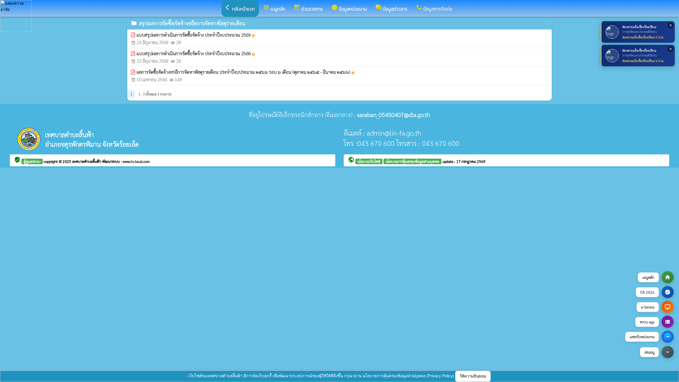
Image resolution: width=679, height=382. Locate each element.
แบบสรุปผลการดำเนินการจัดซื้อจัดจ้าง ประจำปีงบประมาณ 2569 (196, 35)
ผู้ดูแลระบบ (32, 161)
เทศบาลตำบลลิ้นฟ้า (87, 161)
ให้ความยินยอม (473, 376)
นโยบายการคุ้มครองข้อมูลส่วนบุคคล (412, 161)
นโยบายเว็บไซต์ (369, 161)
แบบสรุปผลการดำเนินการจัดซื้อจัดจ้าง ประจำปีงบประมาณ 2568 (196, 53)
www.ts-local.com (136, 161)
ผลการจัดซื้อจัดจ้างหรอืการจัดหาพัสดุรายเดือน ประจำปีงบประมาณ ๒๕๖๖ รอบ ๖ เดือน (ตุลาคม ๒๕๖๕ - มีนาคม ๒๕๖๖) (246, 72)
